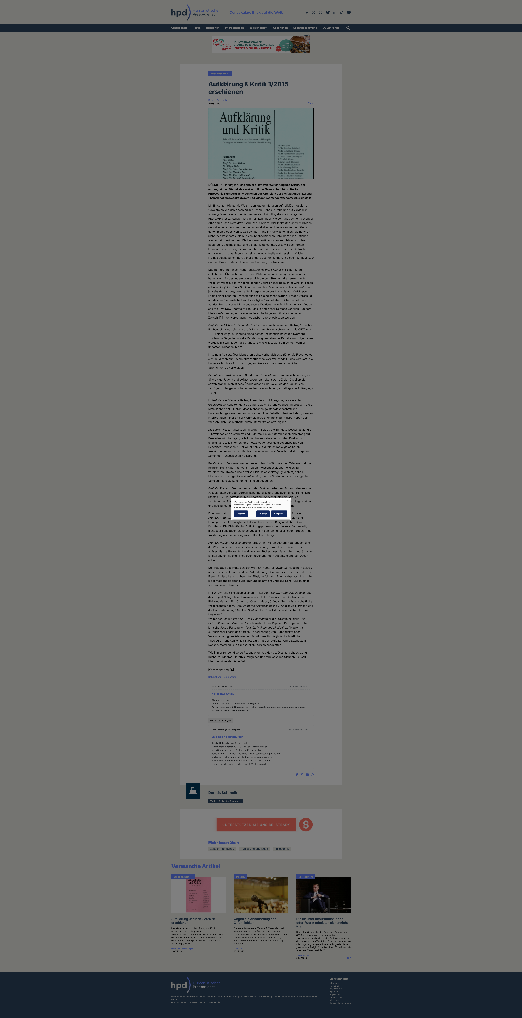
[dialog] (261, 509)
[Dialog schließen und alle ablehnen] (288, 500)
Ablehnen (263, 514)
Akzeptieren (279, 514)
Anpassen (241, 514)
